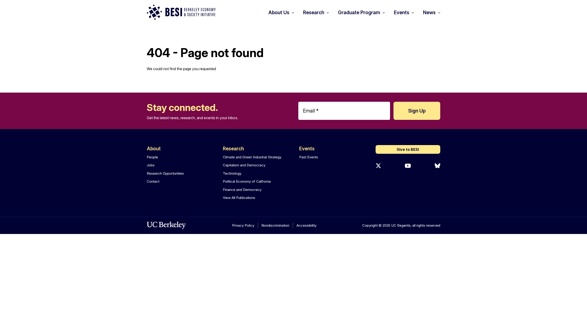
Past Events (308, 157)
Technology (232, 173)
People (152, 157)
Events (307, 148)
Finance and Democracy (242, 189)
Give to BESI (408, 149)
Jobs (151, 165)
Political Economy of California (247, 181)
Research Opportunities (165, 173)
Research (233, 148)
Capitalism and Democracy (244, 165)
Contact (153, 181)
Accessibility (306, 225)
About (154, 148)
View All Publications (239, 197)
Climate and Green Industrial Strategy (252, 157)
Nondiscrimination (275, 225)
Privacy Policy (243, 225)
